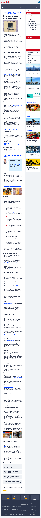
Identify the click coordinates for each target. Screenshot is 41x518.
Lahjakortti (32, 509)
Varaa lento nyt (29, 130)
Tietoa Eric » (19, 160)
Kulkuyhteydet (15, 4)
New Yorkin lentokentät (15, 510)
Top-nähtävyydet (31, 40)
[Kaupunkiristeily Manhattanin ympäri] (33, 81)
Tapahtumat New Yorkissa (32, 60)
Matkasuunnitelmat (31, 62)
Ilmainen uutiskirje (31, 54)
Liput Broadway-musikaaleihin (16, 506)
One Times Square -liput (32, 29)
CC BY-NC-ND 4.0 (33, 514)
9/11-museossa (15, 105)
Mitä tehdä (26, 4)
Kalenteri (37, 7)
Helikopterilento (30, 17)
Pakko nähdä (31, 4)
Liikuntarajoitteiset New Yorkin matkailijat (11, 13)
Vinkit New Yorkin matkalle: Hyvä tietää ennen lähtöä (12, 12)
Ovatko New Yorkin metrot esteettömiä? (11, 471)
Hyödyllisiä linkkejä (34, 503)
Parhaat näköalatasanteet (32, 43)
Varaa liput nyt (29, 75)
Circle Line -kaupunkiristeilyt (16, 509)
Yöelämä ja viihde (31, 41)
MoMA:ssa (20, 105)
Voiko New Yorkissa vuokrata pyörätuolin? (11, 477)
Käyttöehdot (4, 507)
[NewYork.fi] (5, 2)
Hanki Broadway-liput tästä (31, 170)
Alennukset (20, 7)
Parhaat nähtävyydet (15, 507)
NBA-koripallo (23, 507)
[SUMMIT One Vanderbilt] (33, 149)
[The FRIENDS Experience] (33, 107)
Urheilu (21, 4)
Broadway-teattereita (8, 198)
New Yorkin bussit (8, 303)
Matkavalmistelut (4, 4)
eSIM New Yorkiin (31, 58)
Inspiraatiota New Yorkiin (16, 503)
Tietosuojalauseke (5, 509)
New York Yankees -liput (32, 23)
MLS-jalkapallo (23, 511)
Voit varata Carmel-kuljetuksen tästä (12, 360)
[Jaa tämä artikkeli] (21, 16)
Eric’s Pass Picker (33, 506)
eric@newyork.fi (15, 212)
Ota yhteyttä (33, 512)
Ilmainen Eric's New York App (33, 52)
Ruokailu (2, 7)
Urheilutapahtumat (31, 47)
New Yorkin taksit (10, 340)
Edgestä (15, 74)
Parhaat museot (30, 45)
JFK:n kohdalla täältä (12, 268)
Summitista (15, 71)
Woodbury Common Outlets (32, 31)
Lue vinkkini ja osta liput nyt (31, 144)
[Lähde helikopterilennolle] (33, 121)
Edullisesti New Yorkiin (31, 35)
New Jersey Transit (8, 397)
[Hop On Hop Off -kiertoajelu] (33, 135)
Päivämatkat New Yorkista (32, 33)
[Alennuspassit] (33, 95)
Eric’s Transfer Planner (34, 507)
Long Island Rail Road (8, 387)
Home (4, 11)
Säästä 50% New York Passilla (33, 21)
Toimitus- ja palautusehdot (6, 506)
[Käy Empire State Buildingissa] (33, 67)
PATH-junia (19, 366)
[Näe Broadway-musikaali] (33, 162)
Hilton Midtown (7, 455)
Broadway (37, 4)
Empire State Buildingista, (13, 73)
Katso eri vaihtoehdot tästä (31, 102)
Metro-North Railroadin (17, 377)
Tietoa (3, 503)
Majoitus (10, 4)
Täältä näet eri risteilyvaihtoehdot (11, 129)
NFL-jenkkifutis (23, 510)
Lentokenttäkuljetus (31, 56)
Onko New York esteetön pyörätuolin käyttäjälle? (10, 466)
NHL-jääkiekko (23, 506)
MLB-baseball (23, 509)
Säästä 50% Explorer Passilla (33, 19)
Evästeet (3, 510)
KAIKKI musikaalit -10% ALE (32, 25)
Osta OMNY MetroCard (32, 27)
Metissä (8, 106)
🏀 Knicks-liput (32, 15)
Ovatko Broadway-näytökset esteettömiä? (11, 482)
